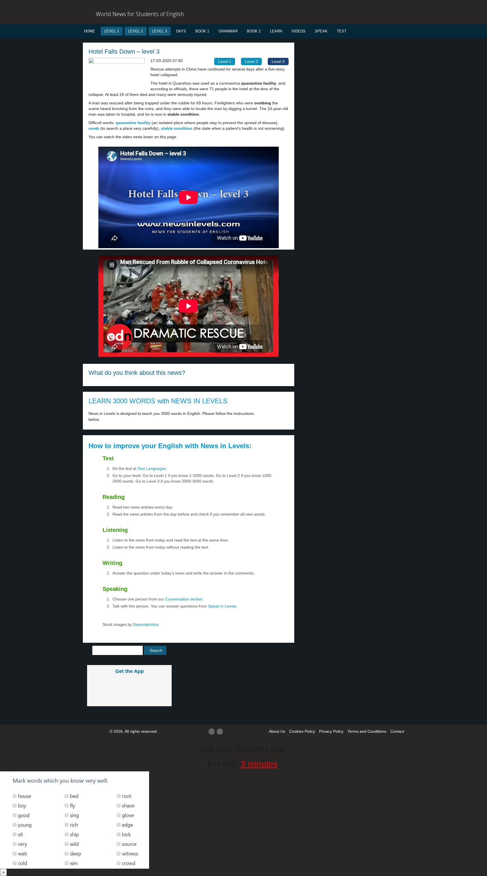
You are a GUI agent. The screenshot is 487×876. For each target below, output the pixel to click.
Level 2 (135, 31)
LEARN (276, 31)
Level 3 (159, 31)
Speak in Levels (222, 606)
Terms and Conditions (366, 731)
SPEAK (321, 31)
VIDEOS (298, 31)
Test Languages (152, 468)
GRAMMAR (228, 31)
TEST (341, 31)
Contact (397, 731)
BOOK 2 (254, 31)
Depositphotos (145, 624)
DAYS (181, 31)
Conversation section (184, 599)
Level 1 (111, 31)
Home (89, 31)
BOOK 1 (202, 31)
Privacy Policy (331, 731)
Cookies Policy (302, 731)
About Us (277, 731)
